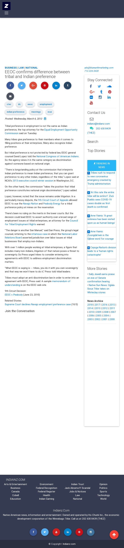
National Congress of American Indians (57, 156)
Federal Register (46, 491)
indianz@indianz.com (98, 123)
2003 (90, 319)
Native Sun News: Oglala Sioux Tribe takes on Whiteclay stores (100, 289)
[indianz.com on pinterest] (109, 91)
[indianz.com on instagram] (100, 97)
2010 (91, 311)
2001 (104, 319)
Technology (103, 495)
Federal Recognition (46, 487)
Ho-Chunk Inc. (95, 514)
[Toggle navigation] (6, 13)
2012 (105, 308)
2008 (105, 311)
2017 (97, 304)
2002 (97, 319)
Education (15, 498)
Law (21, 67)
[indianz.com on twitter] (99, 86)
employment (46, 104)
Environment (46, 484)
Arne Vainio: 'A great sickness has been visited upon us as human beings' (101, 219)
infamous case (39, 234)
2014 (90, 308)
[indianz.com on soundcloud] (109, 86)
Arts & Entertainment (15, 484)
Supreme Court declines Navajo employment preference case (38, 304)
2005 (98, 315)
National (32, 67)
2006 (91, 315)
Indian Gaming (46, 498)
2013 (97, 308)
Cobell (15, 495)
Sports (103, 491)
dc (19, 104)
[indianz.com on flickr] (91, 97)
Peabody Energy (51, 203)
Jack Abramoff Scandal (77, 487)
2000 (112, 319)
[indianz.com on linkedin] (109, 97)
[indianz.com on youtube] (91, 102)
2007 (113, 311)
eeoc (30, 104)
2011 (112, 308)
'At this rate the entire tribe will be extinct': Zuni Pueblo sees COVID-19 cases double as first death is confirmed (100, 199)
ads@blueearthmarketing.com (98, 67)
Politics (103, 487)
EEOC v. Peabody (14, 294)
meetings (36, 111)
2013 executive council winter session (33, 180)
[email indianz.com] (91, 118)
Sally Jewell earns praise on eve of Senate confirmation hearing (101, 278)
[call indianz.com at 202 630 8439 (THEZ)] (91, 128)
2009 (98, 311)
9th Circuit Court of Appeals (53, 200)
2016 (104, 304)
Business (11, 67)
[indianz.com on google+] (92, 91)
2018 (90, 304)
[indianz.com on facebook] (91, 86)
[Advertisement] (62, 39)
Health (46, 495)
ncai (50, 111)
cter (9, 104)
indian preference (15, 111)
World (103, 498)
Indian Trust (77, 484)
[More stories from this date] (45, 118)
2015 (112, 304)
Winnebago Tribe (61, 518)
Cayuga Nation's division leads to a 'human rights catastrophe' (101, 251)
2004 (106, 315)
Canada (15, 491)
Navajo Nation (30, 203)
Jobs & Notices (77, 491)
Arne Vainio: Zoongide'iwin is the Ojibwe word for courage (100, 235)
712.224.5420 (91, 70)
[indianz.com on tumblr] (101, 91)
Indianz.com (69, 543)
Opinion (103, 484)
